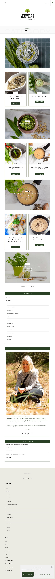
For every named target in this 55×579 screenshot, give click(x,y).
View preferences (46, 574)
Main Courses (15, 234)
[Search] (44, 2)
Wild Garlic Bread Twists (11, 447)
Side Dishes (10, 333)
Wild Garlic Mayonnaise (39, 96)
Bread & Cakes (11, 307)
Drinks (9, 320)
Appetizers (10, 303)
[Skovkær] (27, 14)
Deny (36, 574)
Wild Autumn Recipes (9, 560)
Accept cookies (28, 574)
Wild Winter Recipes (9, 570)
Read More (27, 429)
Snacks (10, 336)
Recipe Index (7, 554)
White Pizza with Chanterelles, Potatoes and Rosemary (17, 444)
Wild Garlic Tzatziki (27, 53)
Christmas (10, 310)
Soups (9, 339)
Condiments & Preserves (13, 313)
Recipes (9, 300)
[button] (52, 567)
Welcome (6, 557)
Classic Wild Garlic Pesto (27, 123)
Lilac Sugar (8, 457)
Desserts (10, 316)
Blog (8, 297)
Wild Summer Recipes (9, 566)
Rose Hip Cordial (9, 450)
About (6, 541)
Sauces (27, 50)
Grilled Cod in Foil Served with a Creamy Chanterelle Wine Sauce (15, 239)
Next (31, 286)
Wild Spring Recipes (9, 563)
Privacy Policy (7, 550)
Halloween (10, 323)
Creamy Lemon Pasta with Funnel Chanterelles (15, 454)
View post (15, 103)
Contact (6, 547)
